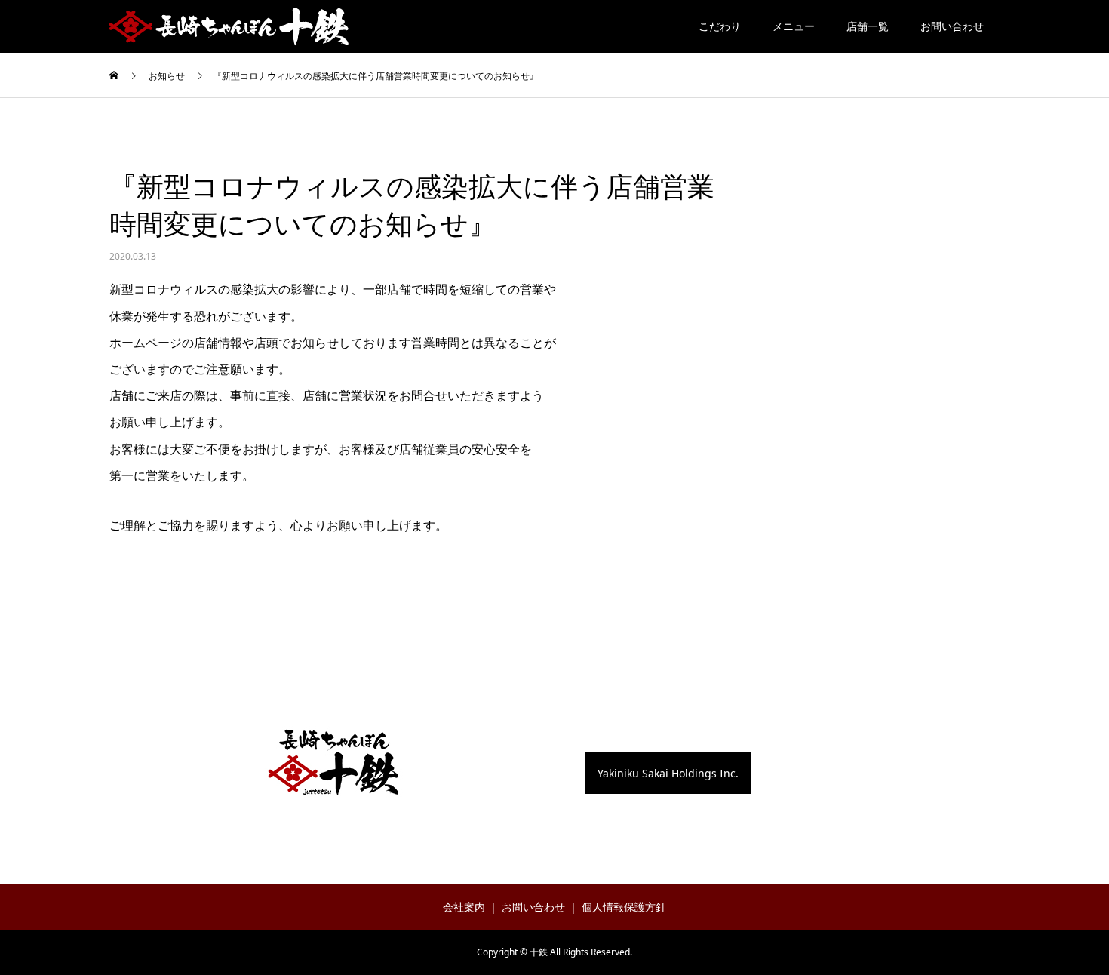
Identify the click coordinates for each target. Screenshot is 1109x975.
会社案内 (464, 907)
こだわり (720, 26)
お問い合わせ (952, 26)
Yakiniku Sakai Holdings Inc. (668, 773)
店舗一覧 (867, 26)
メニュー (794, 26)
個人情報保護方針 (624, 907)
